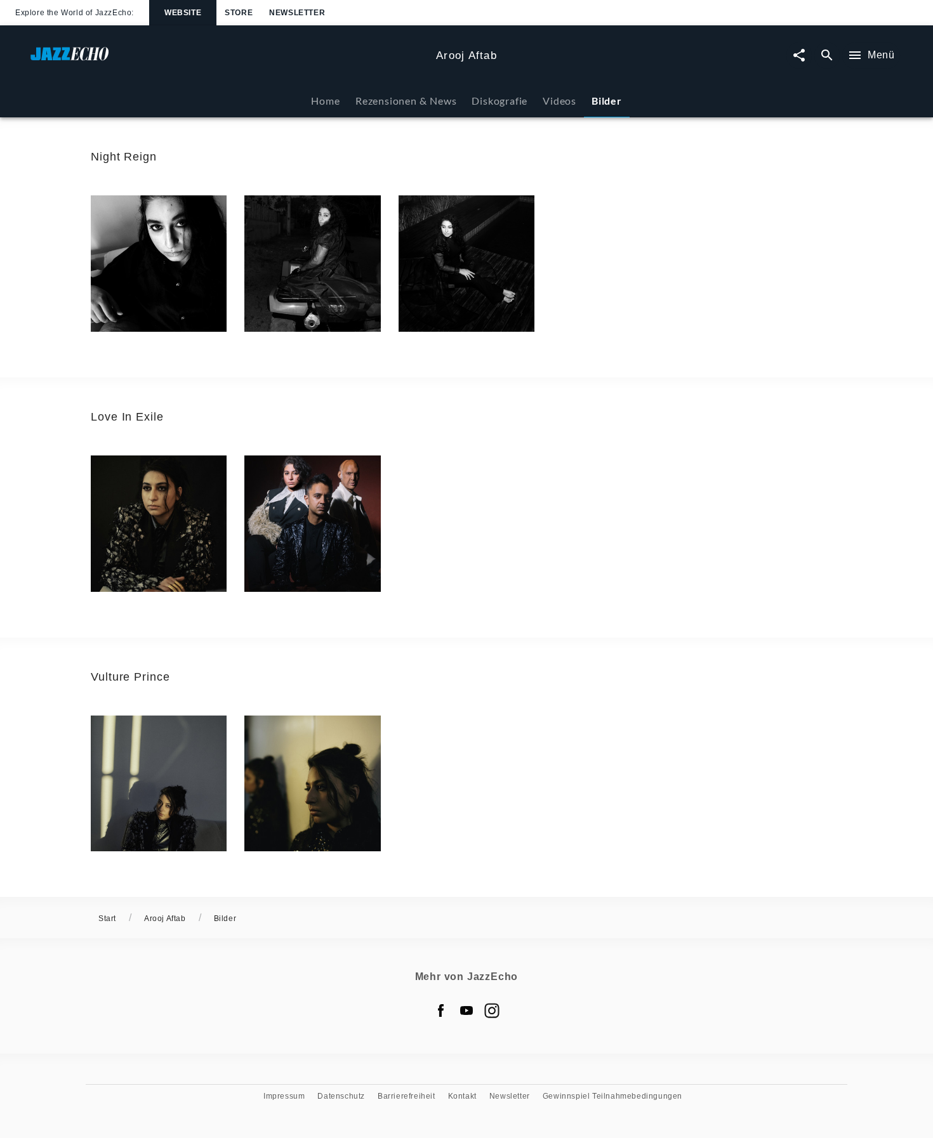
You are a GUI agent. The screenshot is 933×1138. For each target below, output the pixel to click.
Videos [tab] (559, 101)
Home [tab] (325, 101)
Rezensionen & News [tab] (405, 101)
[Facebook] (441, 1010)
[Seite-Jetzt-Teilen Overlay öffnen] (799, 56)
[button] (159, 263)
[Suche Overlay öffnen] (827, 56)
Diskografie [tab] (499, 101)
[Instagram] (492, 1010)
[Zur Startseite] (228, 60)
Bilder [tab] (607, 101)
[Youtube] (466, 1010)
